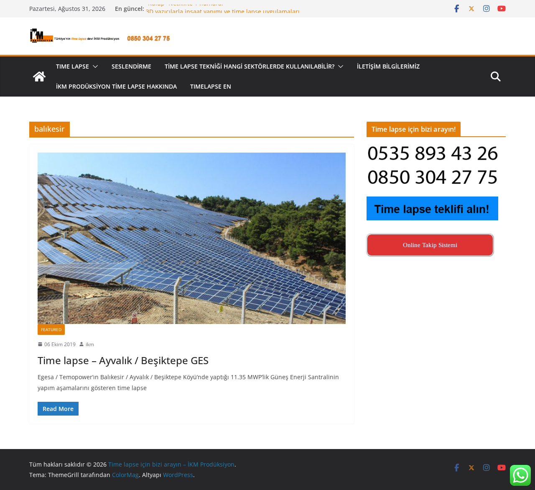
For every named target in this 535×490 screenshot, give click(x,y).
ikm (90, 344)
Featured (51, 329)
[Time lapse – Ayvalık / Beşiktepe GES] (192, 238)
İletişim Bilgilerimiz (388, 66)
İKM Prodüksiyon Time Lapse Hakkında (116, 86)
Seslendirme (131, 66)
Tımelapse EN (210, 86)
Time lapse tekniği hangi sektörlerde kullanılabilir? (249, 66)
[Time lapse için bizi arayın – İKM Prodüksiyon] (39, 76)
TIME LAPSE (72, 66)
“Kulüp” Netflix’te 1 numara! (184, 8)
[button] (93, 66)
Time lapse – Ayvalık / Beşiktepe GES (123, 360)
